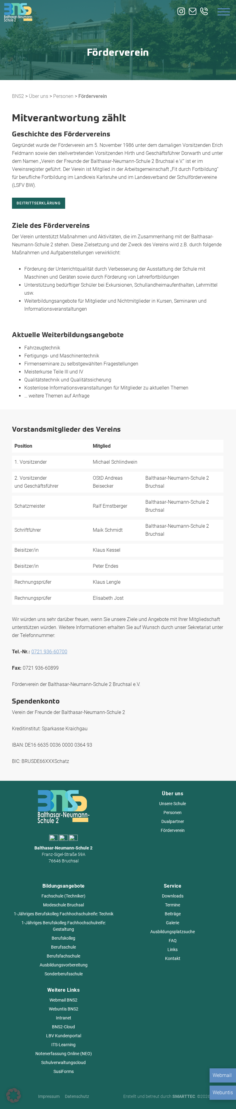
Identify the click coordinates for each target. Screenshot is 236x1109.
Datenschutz (77, 1096)
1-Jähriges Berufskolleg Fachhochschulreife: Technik (63, 913)
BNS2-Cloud (63, 1026)
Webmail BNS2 (63, 1000)
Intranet (63, 1017)
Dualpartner (172, 821)
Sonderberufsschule (64, 973)
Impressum (49, 1096)
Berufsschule (63, 947)
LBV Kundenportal (63, 1035)
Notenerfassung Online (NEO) (63, 1053)
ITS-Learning (63, 1044)
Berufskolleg (63, 938)
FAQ (173, 940)
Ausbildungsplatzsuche (172, 931)
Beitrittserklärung (39, 203)
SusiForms (63, 1071)
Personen (172, 812)
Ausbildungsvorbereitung (64, 964)
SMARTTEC (183, 1096)
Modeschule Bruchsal (63, 904)
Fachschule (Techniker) (63, 895)
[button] (13, 1095)
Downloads (172, 895)
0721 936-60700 (49, 652)
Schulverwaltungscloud (63, 1062)
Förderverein (173, 830)
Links (172, 949)
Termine (172, 904)
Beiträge (173, 913)
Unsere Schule (172, 803)
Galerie (172, 922)
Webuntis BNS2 (63, 1008)
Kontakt (172, 958)
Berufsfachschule (63, 956)
